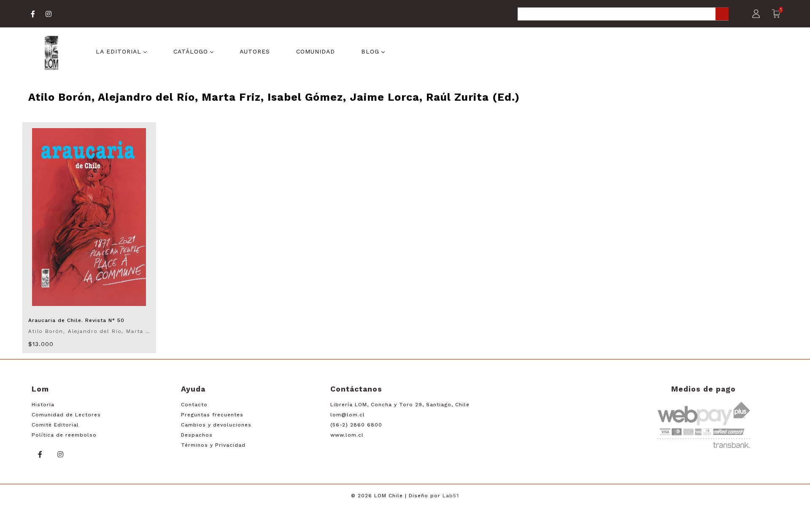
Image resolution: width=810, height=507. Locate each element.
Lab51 (451, 496)
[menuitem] (121, 50)
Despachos (197, 435)
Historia (43, 405)
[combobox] (623, 14)
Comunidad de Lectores (66, 415)
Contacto (194, 405)
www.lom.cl (347, 435)
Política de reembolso (64, 435)
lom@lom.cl (347, 415)
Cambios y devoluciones (216, 425)
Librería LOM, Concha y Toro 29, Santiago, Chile (400, 405)
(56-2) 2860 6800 (356, 425)
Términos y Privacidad (213, 445)
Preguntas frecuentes (212, 415)
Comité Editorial (55, 425)
